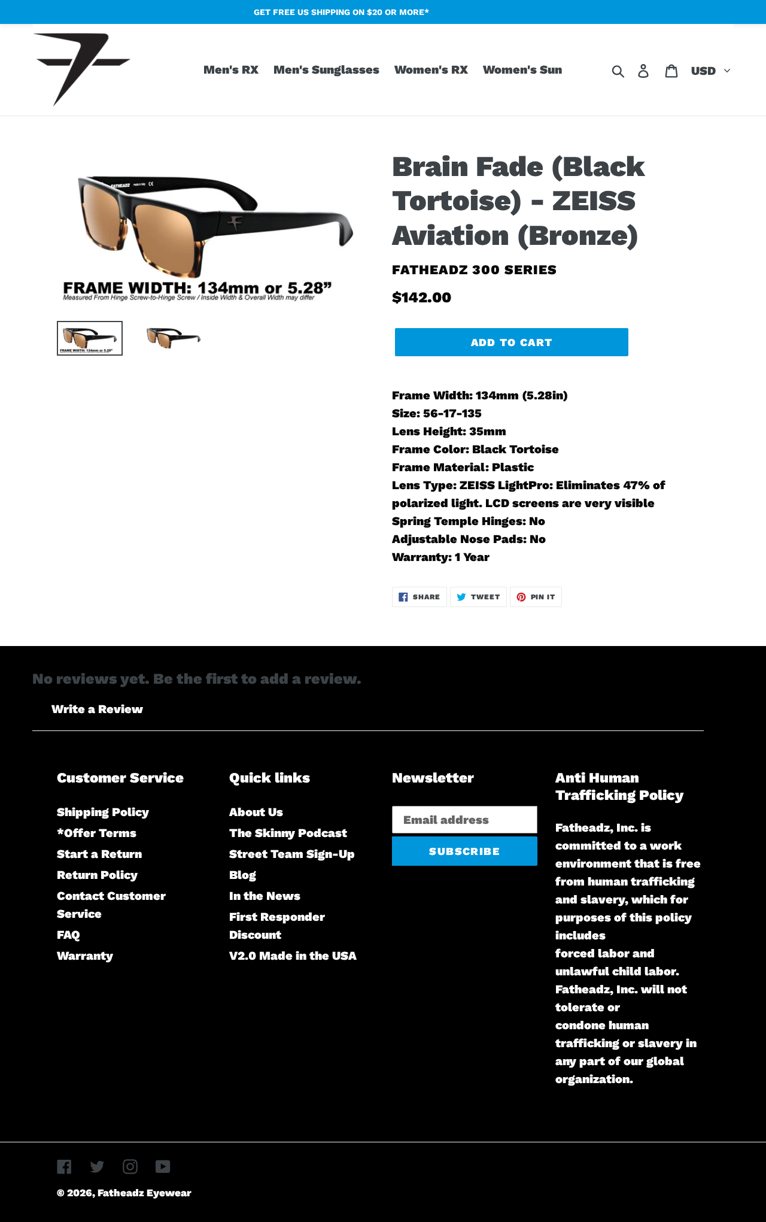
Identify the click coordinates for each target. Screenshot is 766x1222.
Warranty (85, 955)
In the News (264, 896)
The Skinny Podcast (288, 833)
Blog (242, 875)
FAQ (68, 934)
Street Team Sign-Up (292, 854)
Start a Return (99, 854)
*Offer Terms (96, 833)
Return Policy (97, 875)
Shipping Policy (103, 812)
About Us (256, 812)
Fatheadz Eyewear (145, 1193)
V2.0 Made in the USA (293, 955)
